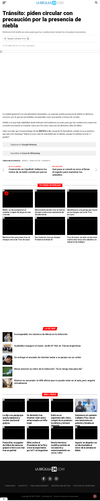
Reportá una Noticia (60, 486)
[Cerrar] (4, 499)
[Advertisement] (50, 271)
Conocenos (10, 486)
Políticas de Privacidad (84, 486)
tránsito (46, 161)
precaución (35, 161)
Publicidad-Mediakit (39, 486)
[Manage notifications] (95, 496)
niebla (25, 161)
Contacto (22, 486)
